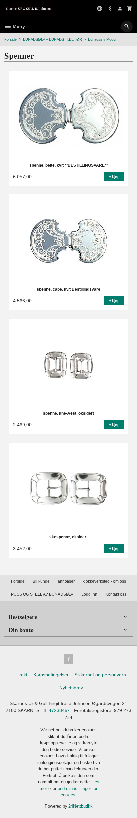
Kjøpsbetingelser (50, 674)
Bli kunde (41, 581)
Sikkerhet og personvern (100, 674)
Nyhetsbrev (71, 687)
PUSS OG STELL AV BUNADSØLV (42, 594)
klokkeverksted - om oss (104, 581)
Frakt (21, 674)
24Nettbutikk (80, 806)
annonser (66, 581)
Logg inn (89, 594)
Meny (18, 26)
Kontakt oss (115, 594)
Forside (10, 39)
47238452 (59, 710)
